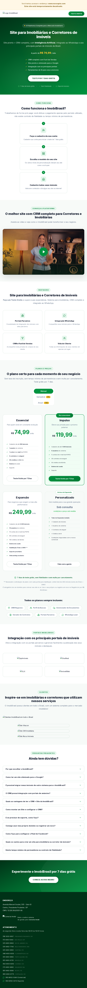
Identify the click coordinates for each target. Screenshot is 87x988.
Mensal (44, 391)
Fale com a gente (64, 564)
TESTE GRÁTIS (76, 14)
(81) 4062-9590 (12, 970)
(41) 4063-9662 (13, 950)
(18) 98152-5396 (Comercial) (15, 977)
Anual (43, 403)
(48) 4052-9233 (15, 953)
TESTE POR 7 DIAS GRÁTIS (43, 78)
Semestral (43, 397)
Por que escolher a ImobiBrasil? (19, 769)
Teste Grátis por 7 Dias (22, 478)
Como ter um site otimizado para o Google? (25, 777)
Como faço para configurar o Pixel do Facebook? (27, 834)
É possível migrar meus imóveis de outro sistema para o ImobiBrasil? (36, 785)
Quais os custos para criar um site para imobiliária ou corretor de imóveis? (38, 842)
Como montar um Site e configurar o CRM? (24, 809)
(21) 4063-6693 (15, 943)
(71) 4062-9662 (14, 967)
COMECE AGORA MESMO (43, 880)
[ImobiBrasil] (10, 14)
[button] (43, 252)
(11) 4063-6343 (14, 940)
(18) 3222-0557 (18, 936)
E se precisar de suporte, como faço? (22, 818)
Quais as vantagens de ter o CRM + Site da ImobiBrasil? (29, 801)
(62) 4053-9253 (13, 964)
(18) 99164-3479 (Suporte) (14, 981)
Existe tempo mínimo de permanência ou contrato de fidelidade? (34, 850)
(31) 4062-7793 (16, 946)
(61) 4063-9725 (13, 960)
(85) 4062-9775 (14, 974)
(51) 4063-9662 (15, 957)
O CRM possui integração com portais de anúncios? (28, 793)
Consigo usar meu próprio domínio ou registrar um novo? (30, 826)
